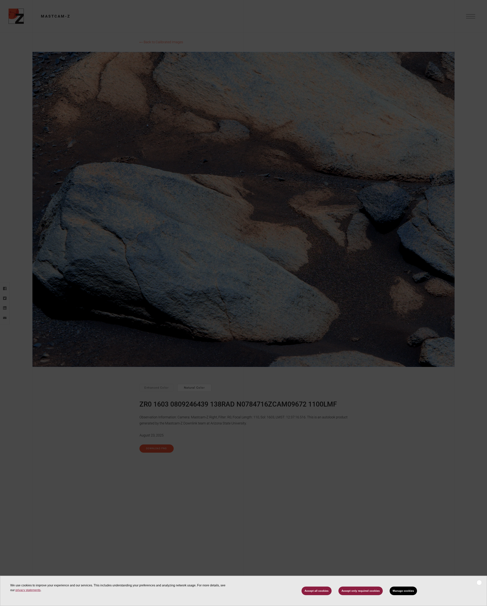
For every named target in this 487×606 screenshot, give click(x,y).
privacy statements (28, 590)
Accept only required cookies (360, 590)
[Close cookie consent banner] (479, 582)
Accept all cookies (317, 590)
